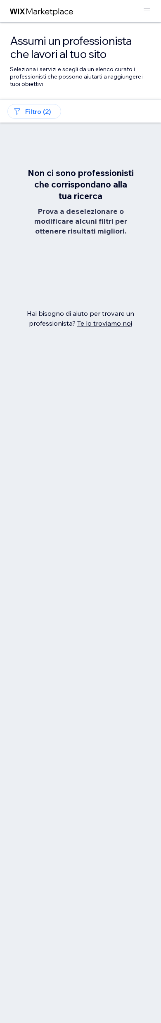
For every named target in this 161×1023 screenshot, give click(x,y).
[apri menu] (147, 11)
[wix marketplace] (41, 11)
